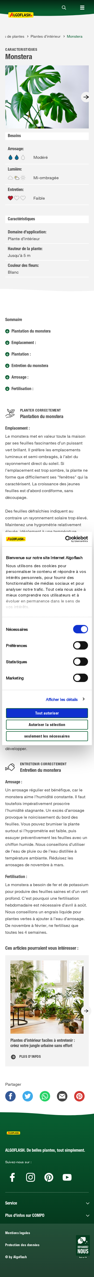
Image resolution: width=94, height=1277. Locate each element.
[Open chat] (82, 1247)
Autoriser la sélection (47, 725)
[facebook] (10, 1096)
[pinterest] (79, 1096)
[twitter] (27, 1096)
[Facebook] (12, 1177)
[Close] (63, 7)
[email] (62, 1096)
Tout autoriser (47, 714)
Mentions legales (17, 1233)
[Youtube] (67, 1177)
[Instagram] (31, 1177)
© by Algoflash (16, 1257)
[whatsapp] (45, 1096)
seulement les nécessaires (47, 737)
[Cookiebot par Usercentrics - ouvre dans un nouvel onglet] (66, 539)
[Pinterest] (49, 1177)
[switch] (80, 645)
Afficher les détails (62, 699)
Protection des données (22, 1245)
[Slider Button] (86, 97)
